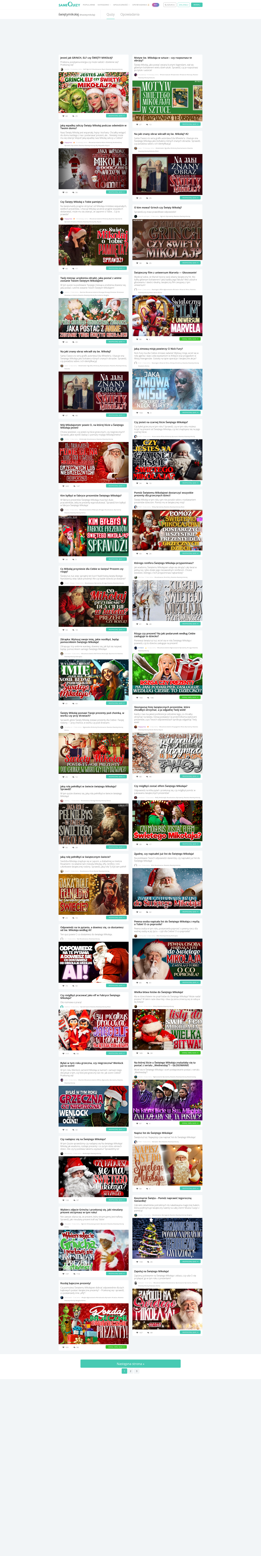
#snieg (92, 801)
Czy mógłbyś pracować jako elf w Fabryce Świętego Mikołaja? (90, 997)
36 (76, 192)
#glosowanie (91, 1297)
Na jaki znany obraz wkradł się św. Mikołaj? (85, 351)
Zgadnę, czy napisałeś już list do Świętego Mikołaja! (164, 853)
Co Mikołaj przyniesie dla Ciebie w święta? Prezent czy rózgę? (91, 570)
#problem (75, 145)
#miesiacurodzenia (71, 295)
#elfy (157, 797)
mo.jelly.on (68, 727)
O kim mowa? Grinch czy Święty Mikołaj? (158, 207)
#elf (84, 69)
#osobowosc (97, 69)
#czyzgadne (176, 727)
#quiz (104, 69)
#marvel (183, 289)
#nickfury (178, 363)
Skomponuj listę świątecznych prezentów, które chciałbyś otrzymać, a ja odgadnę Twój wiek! (162, 708)
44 (76, 703)
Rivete (140, 1006)
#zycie (107, 145)
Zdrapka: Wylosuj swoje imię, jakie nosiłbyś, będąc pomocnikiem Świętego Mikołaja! (89, 641)
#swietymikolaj (117, 69)
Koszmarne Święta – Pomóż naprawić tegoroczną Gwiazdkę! (162, 1199)
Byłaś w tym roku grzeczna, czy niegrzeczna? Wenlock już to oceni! (91, 1064)
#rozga (104, 583)
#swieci (195, 75)
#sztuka (67, 369)
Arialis (66, 510)
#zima (83, 513)
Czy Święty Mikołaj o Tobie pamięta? (81, 201)
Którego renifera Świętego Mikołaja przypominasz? (164, 563)
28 (76, 847)
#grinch (89, 69)
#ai (78, 939)
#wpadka (101, 145)
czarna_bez (142, 936)
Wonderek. (68, 1153)
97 (78, 1200)
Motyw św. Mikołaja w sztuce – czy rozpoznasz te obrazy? (163, 59)
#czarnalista (156, 436)
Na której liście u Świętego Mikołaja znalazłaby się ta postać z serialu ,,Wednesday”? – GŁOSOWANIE (164, 1064)
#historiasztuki (165, 75)
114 (78, 1274)
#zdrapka (78, 656)
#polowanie (180, 1283)
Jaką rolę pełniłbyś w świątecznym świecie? (85, 856)
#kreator (176, 289)
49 (151, 1332)
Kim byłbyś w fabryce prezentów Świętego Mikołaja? (91, 495)
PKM (140, 436)
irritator (141, 648)
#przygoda (166, 1215)
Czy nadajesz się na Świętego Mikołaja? (83, 1139)
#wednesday (191, 1077)
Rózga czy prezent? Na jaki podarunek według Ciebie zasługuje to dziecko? (164, 635)
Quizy (111, 14)
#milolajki (105, 653)
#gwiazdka (87, 727)
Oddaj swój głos (115, 1347)
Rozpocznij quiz (116, 116)
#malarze (183, 75)
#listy (154, 507)
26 (150, 553)
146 (152, 697)
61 (150, 982)
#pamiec (112, 219)
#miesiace (120, 292)
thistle (66, 439)
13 (150, 124)
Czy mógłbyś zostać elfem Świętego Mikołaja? (160, 786)
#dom (104, 142)
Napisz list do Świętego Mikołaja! (153, 1133)
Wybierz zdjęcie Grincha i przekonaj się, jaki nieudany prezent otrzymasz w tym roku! (91, 1211)
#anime (83, 292)
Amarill (66, 871)
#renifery (167, 577)
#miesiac (113, 292)
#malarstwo (175, 75)
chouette (67, 1224)
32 (76, 1130)
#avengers (156, 289)
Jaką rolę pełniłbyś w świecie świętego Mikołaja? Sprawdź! (88, 788)
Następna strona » (130, 1363)
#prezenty (117, 510)
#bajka (84, 1297)
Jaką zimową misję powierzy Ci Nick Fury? (158, 348)
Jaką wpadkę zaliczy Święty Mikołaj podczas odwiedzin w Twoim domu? (93, 127)
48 (76, 415)
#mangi (107, 292)
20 (76, 342)
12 (76, 777)
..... (65, 939)
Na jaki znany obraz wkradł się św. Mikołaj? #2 (161, 134)
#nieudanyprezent (94, 1224)
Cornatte (67, 653)
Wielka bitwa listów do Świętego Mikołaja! (158, 992)
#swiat (96, 871)
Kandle (66, 69)
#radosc (74, 222)
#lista (163, 436)
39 (151, 1053)
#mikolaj (109, 142)
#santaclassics (105, 366)
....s (139, 865)
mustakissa (142, 75)
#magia (102, 510)
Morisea (141, 577)
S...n (139, 289)
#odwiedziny (117, 142)
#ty (97, 145)
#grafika (90, 366)
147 (78, 486)
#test (109, 1007)
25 (76, 116)
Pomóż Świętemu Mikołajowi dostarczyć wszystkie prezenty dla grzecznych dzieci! (163, 494)
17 (76, 268)
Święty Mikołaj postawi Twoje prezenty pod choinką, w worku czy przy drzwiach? (92, 714)
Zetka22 (141, 1283)
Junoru (66, 292)
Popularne (89, 5)
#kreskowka (100, 1297)
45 (151, 1262)
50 (76, 986)
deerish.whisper (144, 216)
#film (162, 289)
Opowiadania (140, 5)
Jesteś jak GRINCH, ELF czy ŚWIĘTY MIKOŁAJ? (86, 57)
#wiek (151, 730)
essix (66, 366)
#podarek (118, 219)
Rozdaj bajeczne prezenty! (75, 1283)
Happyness (68, 142)
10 (76, 918)
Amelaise (141, 797)
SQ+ (155, 5)
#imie (99, 653)
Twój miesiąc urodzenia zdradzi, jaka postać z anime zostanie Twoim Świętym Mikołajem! (90, 279)
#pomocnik (113, 653)
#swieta (109, 69)
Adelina (67, 1007)
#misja (172, 363)
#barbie (81, 1080)
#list (153, 865)
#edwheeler (82, 366)
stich (66, 1080)
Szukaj (171, 5)
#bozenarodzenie (95, 142)
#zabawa (152, 1286)
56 (78, 1347)
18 (76, 630)
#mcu (188, 289)
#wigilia (106, 295)
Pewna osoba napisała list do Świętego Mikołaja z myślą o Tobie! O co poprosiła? (166, 923)
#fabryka (95, 510)
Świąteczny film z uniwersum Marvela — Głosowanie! (165, 272)
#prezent (67, 145)
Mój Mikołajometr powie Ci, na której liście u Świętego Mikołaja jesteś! (92, 426)
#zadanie (141, 366)
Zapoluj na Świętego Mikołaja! (151, 1271)
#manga (101, 292)
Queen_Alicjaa (69, 583)
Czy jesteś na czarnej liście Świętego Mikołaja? (161, 422)
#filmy (99, 1080)
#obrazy (190, 75)
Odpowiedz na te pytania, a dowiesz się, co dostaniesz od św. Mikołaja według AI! (92, 929)
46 (150, 776)
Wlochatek (68, 1297)
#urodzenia (99, 295)
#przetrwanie (85, 1007)
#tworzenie (153, 292)
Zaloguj (183, 5)
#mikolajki (83, 439)
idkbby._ (67, 801)
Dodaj (197, 5)
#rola (91, 871)
